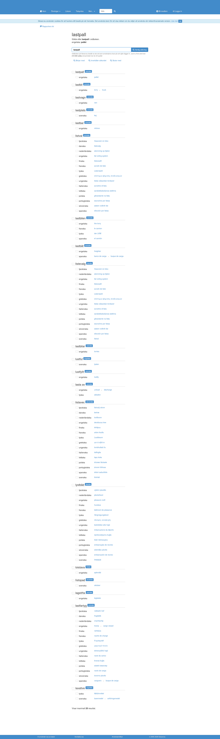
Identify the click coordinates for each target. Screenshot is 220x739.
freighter (97, 251)
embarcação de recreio (103, 544)
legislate (97, 598)
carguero (97, 680)
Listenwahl (98, 170)
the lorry (97, 223)
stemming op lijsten (102, 151)
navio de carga (100, 670)
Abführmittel (99, 693)
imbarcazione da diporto (104, 530)
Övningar (55, 11)
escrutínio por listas (102, 200)
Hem (44, 11)
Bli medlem (163, 11)
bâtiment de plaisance (103, 510)
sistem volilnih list (101, 205)
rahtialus (97, 630)
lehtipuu (97, 427)
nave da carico (100, 655)
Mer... (91, 11)
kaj (95, 115)
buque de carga (117, 256)
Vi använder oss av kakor (46, 737)
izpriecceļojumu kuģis (102, 534)
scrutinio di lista (100, 185)
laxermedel (98, 698)
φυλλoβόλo (99, 442)
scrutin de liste (100, 166)
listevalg (97, 146)
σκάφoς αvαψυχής (102, 520)
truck (104, 90)
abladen (97, 394)
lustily (96, 377)
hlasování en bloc (101, 141)
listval (96, 338)
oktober (97, 585)
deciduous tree (100, 422)
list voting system (101, 156)
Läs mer (174, 21)
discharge (108, 389)
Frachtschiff (99, 640)
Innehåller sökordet (98, 60)
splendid (97, 572)
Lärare (68, 11)
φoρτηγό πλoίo (101, 645)
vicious (97, 128)
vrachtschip (98, 620)
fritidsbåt (97, 559)
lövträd (97, 477)
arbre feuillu (99, 432)
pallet (96, 77)
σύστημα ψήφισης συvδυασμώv (108, 175)
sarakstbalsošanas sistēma (105, 190)
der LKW (97, 233)
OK (180, 21)
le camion (98, 228)
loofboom (98, 417)
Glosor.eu (162, 737)
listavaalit (98, 161)
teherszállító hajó (101, 650)
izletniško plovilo (100, 549)
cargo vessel (108, 625)
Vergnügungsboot (101, 515)
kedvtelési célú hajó (102, 525)
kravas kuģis (99, 660)
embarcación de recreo (103, 554)
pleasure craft (99, 500)
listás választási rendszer (104, 180)
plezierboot (98, 495)
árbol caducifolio (100, 472)
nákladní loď (99, 610)
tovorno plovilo (100, 675)
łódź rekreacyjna (101, 539)
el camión (98, 238)
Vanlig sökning (140, 49)
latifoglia (97, 452)
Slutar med (116, 60)
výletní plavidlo (100, 490)
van (95, 102)
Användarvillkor (117, 737)
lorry (96, 90)
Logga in (178, 11)
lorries (96, 351)
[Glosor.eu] (50, 4)
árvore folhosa (100, 467)
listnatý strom (99, 407)
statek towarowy (100, 665)
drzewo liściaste (100, 462)
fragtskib (97, 615)
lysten (96, 364)
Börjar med (80, 60)
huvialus (97, 505)
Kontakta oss (79, 737)
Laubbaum (98, 437)
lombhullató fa (100, 447)
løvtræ (96, 412)
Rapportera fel (48, 26)
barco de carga (100, 256)
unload (97, 389)
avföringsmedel (113, 698)
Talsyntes (80, 11)
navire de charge (101, 635)
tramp (96, 625)
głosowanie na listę (102, 195)
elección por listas (101, 210)
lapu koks (98, 457)
